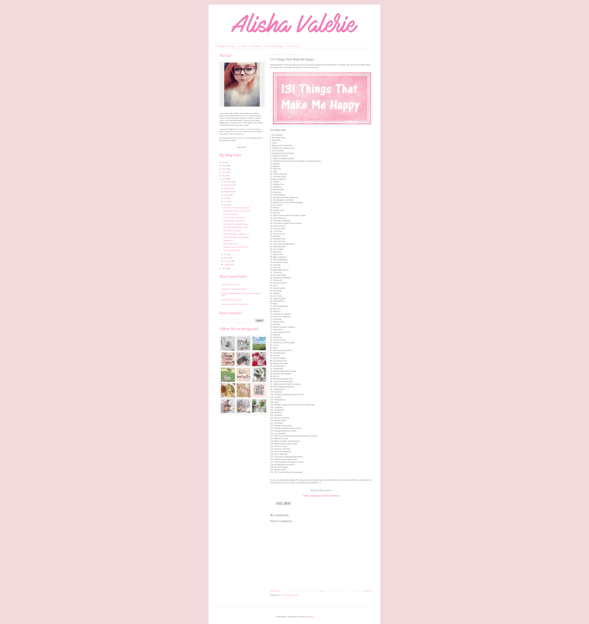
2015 (224, 268)
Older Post (368, 591)
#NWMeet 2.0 (228, 240)
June (226, 201)
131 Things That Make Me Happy (235, 224)
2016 (224, 179)
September (228, 192)
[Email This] (277, 503)
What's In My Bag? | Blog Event (235, 234)
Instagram (316, 496)
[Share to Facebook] (286, 503)
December (228, 182)
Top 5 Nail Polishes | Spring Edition (236, 237)
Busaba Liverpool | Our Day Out (235, 247)
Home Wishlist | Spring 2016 (233, 221)
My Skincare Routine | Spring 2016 (236, 208)
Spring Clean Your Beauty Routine (234, 289)
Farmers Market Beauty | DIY (234, 217)
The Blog (242, 46)
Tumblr (326, 496)
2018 (224, 172)
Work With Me (255, 46)
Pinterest (335, 496)
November (228, 185)
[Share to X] (283, 503)
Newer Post (275, 591)
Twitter (306, 496)
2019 (224, 169)
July (225, 198)
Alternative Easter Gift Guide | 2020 (234, 304)
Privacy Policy (292, 46)
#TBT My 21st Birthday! (232, 231)
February (227, 261)
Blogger (310, 617)
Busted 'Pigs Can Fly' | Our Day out (236, 211)
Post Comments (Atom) (289, 595)
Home (322, 591)
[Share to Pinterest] (289, 503)
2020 (224, 166)
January (227, 264)
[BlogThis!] (280, 503)
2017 (224, 176)
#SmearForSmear (230, 214)
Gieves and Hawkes (231, 244)
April (226, 254)
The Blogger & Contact (226, 46)
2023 (224, 162)
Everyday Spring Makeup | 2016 (235, 227)
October (227, 188)
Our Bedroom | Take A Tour (231, 300)
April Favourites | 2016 (231, 250)
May (226, 205)
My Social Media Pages (274, 46)
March (226, 258)
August (227, 195)
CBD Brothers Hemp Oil (230, 285)
